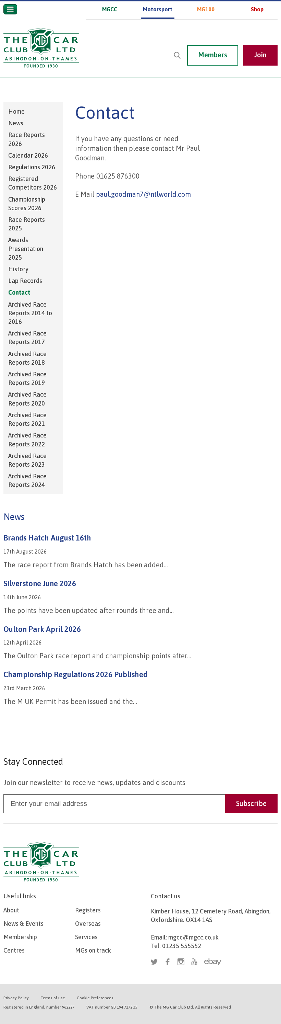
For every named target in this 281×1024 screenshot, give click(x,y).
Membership (20, 937)
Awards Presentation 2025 (25, 248)
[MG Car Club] (41, 69)
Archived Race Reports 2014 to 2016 (30, 313)
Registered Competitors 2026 (32, 183)
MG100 (206, 9)
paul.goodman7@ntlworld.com (144, 194)
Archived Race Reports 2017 (27, 337)
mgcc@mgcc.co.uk (193, 937)
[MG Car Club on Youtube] (270, 29)
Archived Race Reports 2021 (27, 419)
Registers (88, 910)
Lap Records (25, 280)
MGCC (109, 9)
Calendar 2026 (28, 155)
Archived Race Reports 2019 (27, 378)
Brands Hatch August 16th (47, 537)
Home (16, 111)
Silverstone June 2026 (39, 583)
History (18, 269)
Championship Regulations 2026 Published (75, 674)
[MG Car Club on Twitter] (230, 29)
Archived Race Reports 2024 (27, 480)
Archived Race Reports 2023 (27, 460)
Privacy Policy (16, 997)
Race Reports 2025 (26, 224)
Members (212, 55)
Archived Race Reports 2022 (27, 439)
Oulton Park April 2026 (42, 629)
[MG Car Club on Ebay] (212, 961)
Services (86, 937)
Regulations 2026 (31, 167)
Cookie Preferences (95, 997)
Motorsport (157, 9)
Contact (19, 292)
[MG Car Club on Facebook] (244, 29)
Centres (14, 950)
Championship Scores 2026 (26, 204)
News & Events (23, 923)
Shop (257, 9)
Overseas (88, 923)
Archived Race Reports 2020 (27, 399)
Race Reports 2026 (26, 139)
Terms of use (52, 997)
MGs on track (93, 950)
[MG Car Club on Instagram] (257, 29)
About (11, 910)
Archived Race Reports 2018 (27, 358)
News (15, 123)
